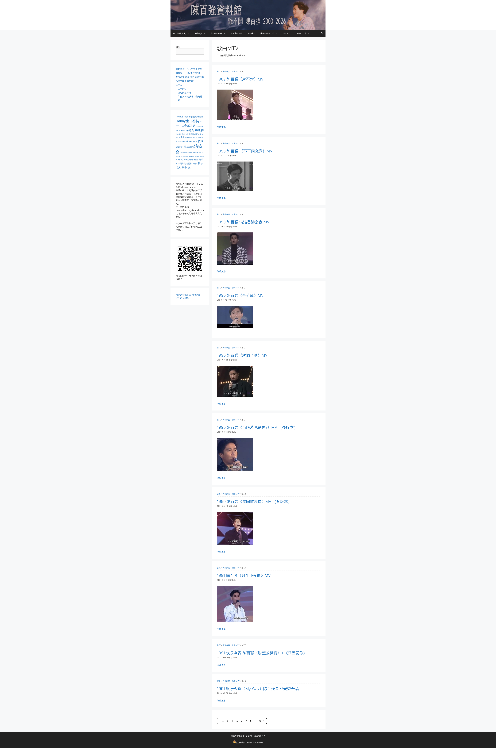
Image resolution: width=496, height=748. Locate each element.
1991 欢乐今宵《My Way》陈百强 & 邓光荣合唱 (258, 688)
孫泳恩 (195, 137)
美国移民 (192, 156)
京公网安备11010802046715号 (249, 742)
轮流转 (196, 160)
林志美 (183, 142)
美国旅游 (185, 156)
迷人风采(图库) (179, 33)
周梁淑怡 (192, 134)
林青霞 (189, 141)
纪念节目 (287, 33)
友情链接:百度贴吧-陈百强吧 (190, 77)
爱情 (190, 153)
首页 (219, 71)
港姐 (186, 146)
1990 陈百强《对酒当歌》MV (242, 355)
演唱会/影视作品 (267, 33)
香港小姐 (186, 167)
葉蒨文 (186, 160)
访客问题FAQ (184, 92)
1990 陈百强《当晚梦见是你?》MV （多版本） (257, 427)
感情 (199, 137)
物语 (195, 152)
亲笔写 (190, 130)
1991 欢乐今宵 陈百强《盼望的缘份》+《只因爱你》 (262, 653)
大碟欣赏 (198, 33)
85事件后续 (179, 117)
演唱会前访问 (184, 153)
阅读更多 (221, 127)
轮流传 (191, 160)
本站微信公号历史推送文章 (189, 69)
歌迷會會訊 (179, 147)
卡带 (186, 134)
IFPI (201, 122)
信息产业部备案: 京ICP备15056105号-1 (248, 736)
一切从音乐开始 (186, 125)
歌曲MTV (235, 71)
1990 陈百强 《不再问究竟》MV (244, 151)
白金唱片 (179, 156)
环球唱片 (200, 153)
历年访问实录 (236, 33)
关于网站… (183, 88)
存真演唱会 (188, 137)
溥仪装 (191, 147)
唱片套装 (198, 134)
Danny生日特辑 (187, 121)
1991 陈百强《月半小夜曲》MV (244, 575)
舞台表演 (180, 160)
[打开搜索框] (322, 33)
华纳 (183, 134)
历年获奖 (251, 33)
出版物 (199, 130)
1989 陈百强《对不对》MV (240, 79)
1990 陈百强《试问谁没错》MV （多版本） (254, 501)
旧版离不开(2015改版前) (188, 73)
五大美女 (182, 131)
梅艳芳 (195, 142)
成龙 (179, 142)
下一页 (259, 721)
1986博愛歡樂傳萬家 (193, 116)
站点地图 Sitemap (185, 80)
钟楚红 (195, 164)
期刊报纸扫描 (216, 33)
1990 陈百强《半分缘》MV (240, 295)
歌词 (201, 141)
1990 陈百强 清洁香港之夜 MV (243, 222)
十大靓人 (178, 134)
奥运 (182, 137)
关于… (179, 84)
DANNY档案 (301, 33)
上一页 (223, 721)
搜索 (178, 46)
